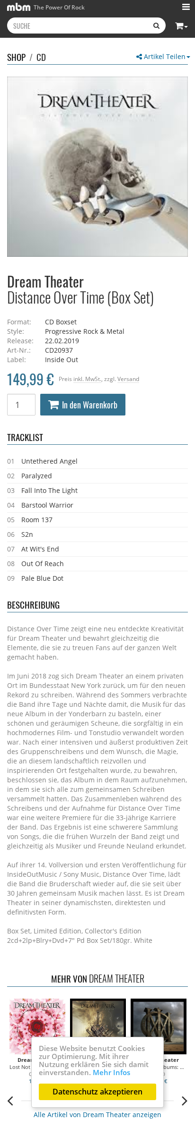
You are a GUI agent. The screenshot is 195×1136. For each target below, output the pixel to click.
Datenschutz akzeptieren (97, 1091)
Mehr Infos (111, 1072)
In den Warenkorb (89, 404)
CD (41, 56)
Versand (128, 378)
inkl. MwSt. (87, 378)
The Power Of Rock (58, 7)
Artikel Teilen (164, 56)
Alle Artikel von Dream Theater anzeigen (97, 1114)
